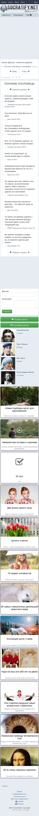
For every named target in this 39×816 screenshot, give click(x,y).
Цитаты (4, 2)
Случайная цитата (20, 325)
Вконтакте (20, 804)
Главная (4, 786)
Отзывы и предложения (20, 799)
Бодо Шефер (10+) (13, 246)
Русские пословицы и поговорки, (20, 66)
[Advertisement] (19, 38)
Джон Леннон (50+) (13, 119)
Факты (17, 2)
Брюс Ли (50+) (12, 159)
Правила (19, 791)
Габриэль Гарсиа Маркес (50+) (17, 195)
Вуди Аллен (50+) (13, 175)
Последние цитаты (19, 796)
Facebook (21, 801)
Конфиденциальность (19, 794)
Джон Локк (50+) (12, 210)
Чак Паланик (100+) (14, 134)
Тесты (23, 2)
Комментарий (6, 299)
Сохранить (7, 311)
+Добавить (6, 15)
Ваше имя (5, 291)
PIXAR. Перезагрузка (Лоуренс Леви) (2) (21, 228)
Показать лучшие (19, 89)
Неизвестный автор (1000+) (16, 147)
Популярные (18, 15)
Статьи (10, 2)
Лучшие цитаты (21, 319)
